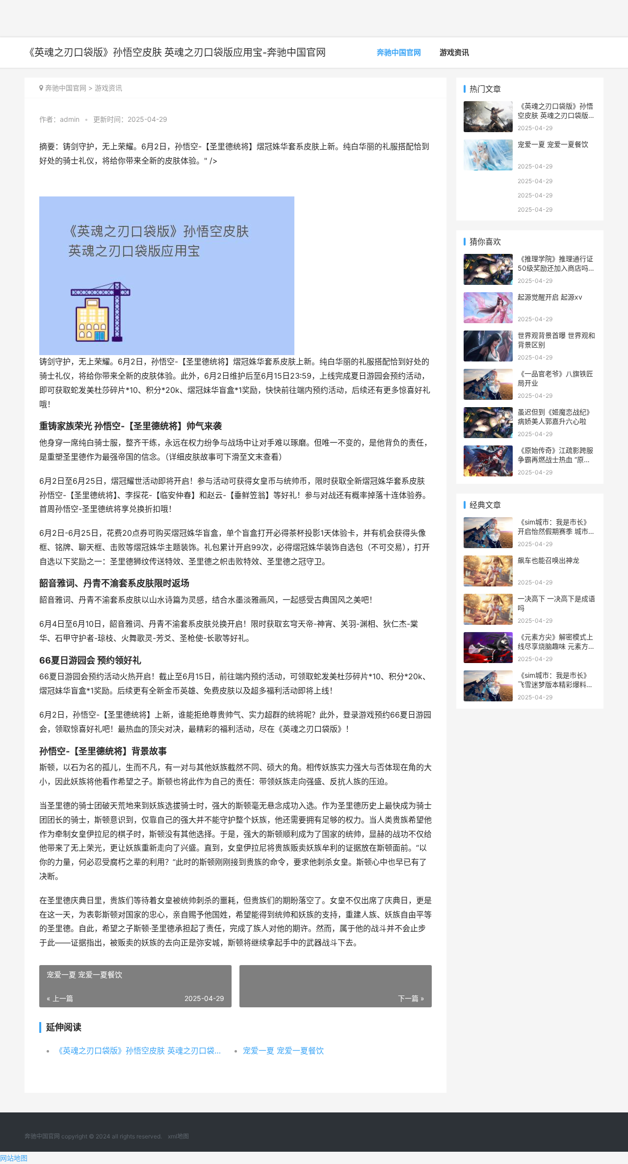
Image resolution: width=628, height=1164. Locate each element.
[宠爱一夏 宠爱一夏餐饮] (488, 145)
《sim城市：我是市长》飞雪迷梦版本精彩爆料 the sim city (554, 684)
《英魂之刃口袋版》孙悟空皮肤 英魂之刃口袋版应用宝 (139, 1050)
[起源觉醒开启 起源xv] (488, 298)
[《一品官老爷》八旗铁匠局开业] (488, 375)
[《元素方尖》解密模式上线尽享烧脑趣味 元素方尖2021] (488, 638)
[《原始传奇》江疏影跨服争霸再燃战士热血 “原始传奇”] (488, 451)
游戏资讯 (454, 52)
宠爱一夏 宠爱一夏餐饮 (283, 1050)
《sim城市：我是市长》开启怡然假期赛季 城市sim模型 (554, 531)
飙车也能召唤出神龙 (548, 560)
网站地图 (13, 1158)
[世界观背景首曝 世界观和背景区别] (488, 337)
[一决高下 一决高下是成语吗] (488, 600)
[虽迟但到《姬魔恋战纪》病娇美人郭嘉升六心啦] (488, 413)
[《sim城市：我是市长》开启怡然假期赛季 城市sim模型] (488, 523)
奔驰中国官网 (399, 52)
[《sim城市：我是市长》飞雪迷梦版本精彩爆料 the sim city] (488, 676)
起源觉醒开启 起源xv (550, 297)
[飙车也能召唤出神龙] (488, 561)
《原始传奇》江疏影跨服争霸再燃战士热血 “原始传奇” (555, 459)
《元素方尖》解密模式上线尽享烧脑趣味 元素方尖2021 (556, 646)
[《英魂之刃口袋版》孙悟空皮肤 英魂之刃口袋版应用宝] (488, 107)
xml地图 (178, 1136)
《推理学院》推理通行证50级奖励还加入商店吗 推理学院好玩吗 (555, 268)
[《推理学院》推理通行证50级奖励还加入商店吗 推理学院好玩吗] (488, 260)
